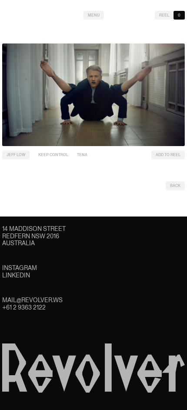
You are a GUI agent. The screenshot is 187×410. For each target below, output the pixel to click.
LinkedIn (16, 275)
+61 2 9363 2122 (24, 307)
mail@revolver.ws (32, 300)
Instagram (19, 267)
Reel (164, 15)
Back (175, 185)
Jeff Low (16, 154)
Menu (94, 15)
